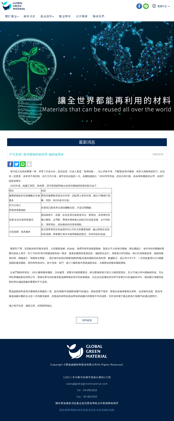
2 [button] (87, 121)
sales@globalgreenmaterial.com (87, 383)
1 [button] (82, 121)
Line (146, 6)
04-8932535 (90, 396)
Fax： (80, 396)
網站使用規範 (80, 410)
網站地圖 (109, 410)
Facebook (139, 6)
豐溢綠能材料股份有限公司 (14, 6)
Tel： (80, 390)
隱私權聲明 (66, 410)
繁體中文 (162, 6)
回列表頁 (87, 320)
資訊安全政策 (96, 410)
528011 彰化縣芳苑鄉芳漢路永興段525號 (87, 377)
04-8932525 (90, 390)
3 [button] (91, 121)
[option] (87, 72)
